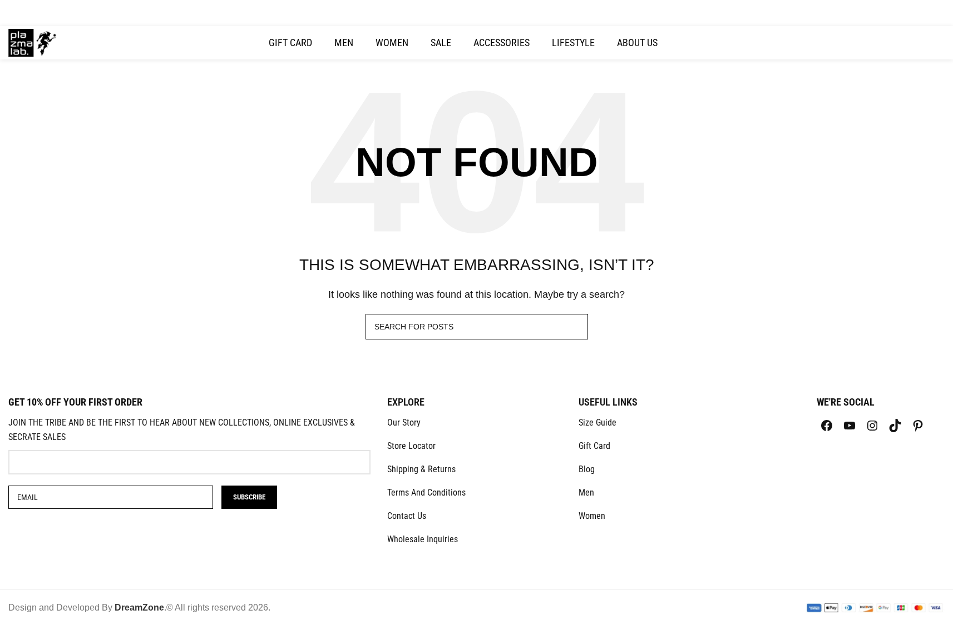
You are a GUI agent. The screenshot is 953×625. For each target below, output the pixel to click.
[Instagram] (872, 426)
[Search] (893, 43)
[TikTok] (895, 426)
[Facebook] (827, 426)
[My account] (873, 43)
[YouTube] (850, 426)
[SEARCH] (575, 326)
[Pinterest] (918, 426)
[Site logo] (32, 42)
